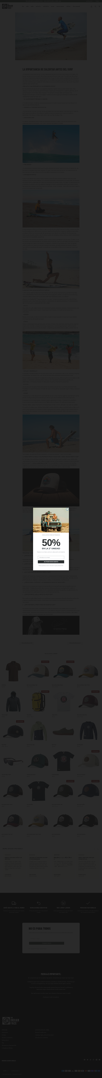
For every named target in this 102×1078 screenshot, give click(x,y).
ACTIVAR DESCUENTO (51, 561)
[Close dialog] (67, 509)
